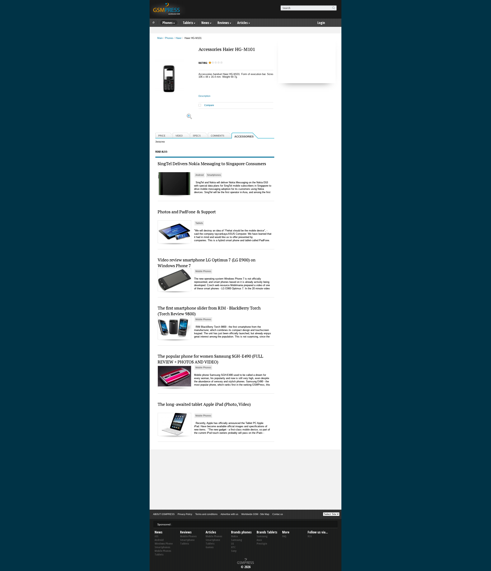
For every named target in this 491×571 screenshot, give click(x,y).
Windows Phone (164, 543)
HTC (233, 547)
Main (160, 38)
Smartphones (214, 175)
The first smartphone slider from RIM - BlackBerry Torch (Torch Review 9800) (209, 310)
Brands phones (241, 532)
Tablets (188, 22)
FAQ (284, 536)
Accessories (244, 136)
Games (209, 547)
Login (321, 22)
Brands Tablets (267, 532)
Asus (259, 540)
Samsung (236, 540)
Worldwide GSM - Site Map (255, 514)
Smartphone (187, 540)
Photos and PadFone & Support (187, 211)
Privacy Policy (185, 514)
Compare (209, 105)
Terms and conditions (206, 514)
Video (179, 135)
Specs (197, 135)
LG (232, 543)
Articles (242, 22)
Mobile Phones (203, 271)
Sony (233, 551)
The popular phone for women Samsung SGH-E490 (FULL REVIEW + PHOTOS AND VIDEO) (210, 358)
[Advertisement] (307, 59)
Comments (217, 135)
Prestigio (262, 543)
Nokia (234, 536)
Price (161, 135)
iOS (156, 536)
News (205, 22)
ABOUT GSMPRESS (164, 514)
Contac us (277, 514)
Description (204, 96)
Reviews (223, 22)
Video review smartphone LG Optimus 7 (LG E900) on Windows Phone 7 (206, 262)
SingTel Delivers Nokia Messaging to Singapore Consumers (212, 163)
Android (199, 175)
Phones (167, 22)
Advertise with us (229, 514)
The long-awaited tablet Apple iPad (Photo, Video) (204, 404)
